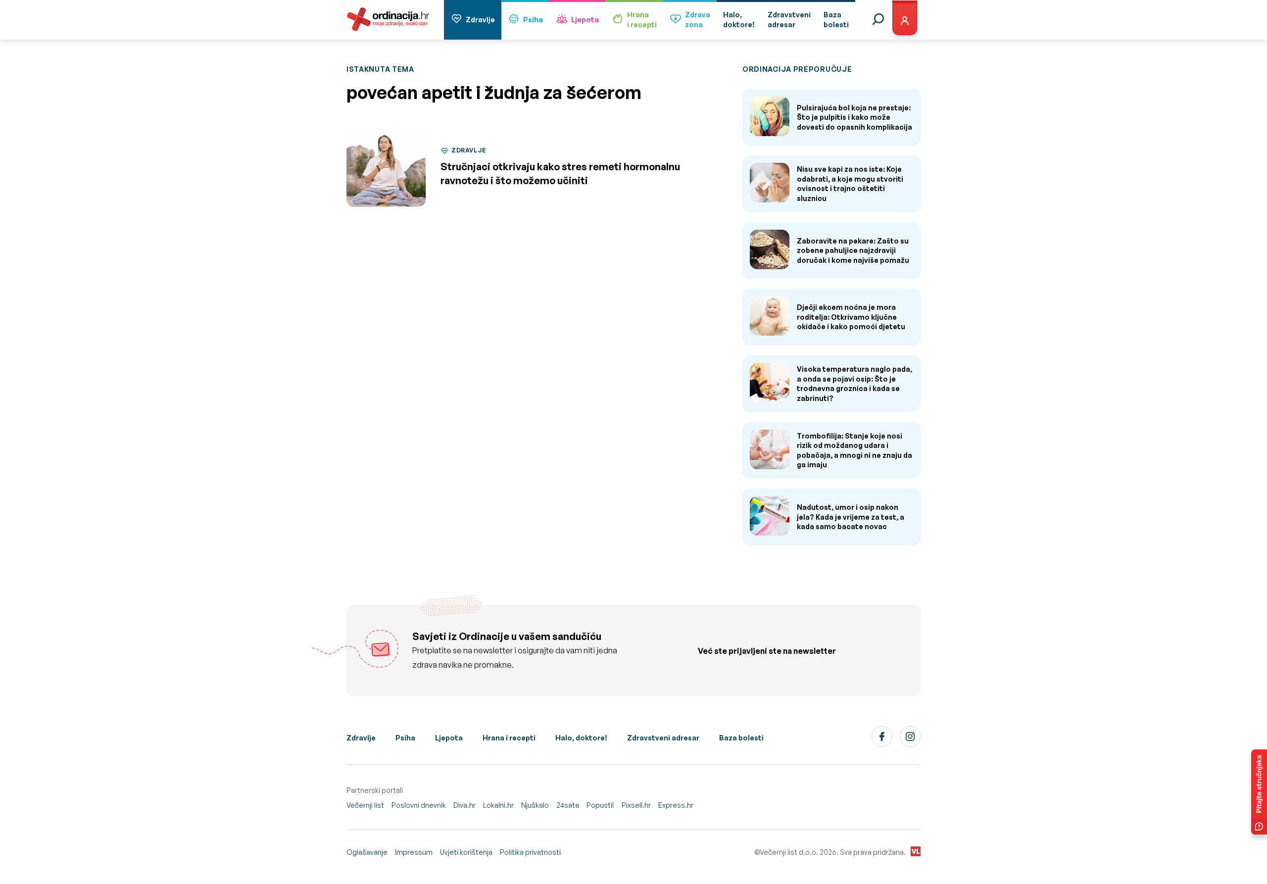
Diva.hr (464, 805)
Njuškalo (535, 805)
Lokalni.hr (498, 805)
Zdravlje (480, 19)
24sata (567, 805)
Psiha (533, 19)
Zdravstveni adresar (663, 738)
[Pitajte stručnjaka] (1259, 792)
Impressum (414, 852)
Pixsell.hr (636, 805)
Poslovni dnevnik (418, 805)
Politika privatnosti (530, 852)
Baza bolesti (741, 738)
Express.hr (675, 805)
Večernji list (365, 805)
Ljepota (585, 19)
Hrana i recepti (509, 738)
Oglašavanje (367, 852)
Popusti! (600, 805)
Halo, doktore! (581, 738)
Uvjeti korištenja (466, 852)
